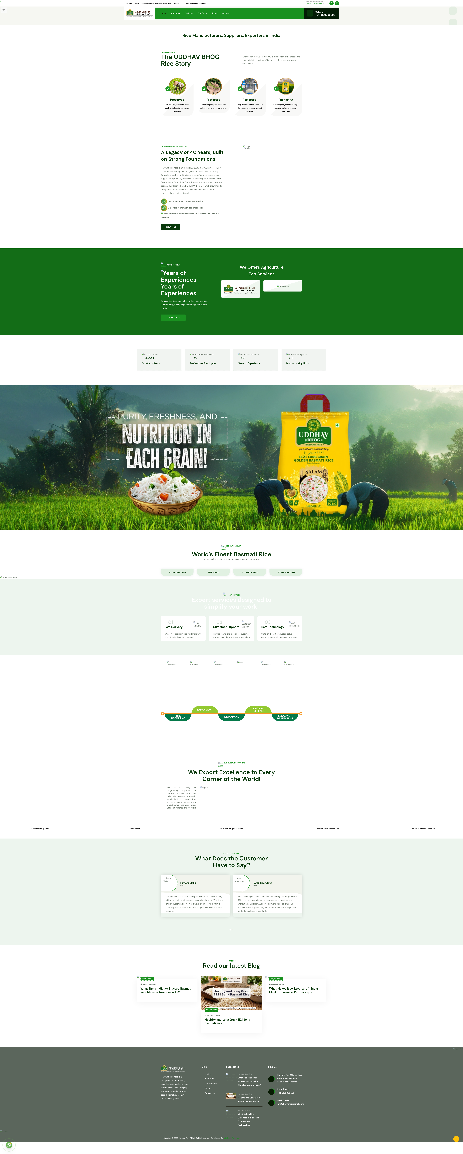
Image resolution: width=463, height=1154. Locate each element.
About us (175, 13)
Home (163, 13)
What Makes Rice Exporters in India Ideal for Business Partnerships (293, 990)
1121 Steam (213, 572)
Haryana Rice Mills (149, 984)
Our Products (211, 1083)
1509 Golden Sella (286, 572)
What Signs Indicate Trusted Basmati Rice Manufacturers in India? (165, 990)
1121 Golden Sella (177, 572)
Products (189, 13)
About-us (209, 1079)
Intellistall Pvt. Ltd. (231, 1138)
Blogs (214, 13)
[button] (230, 929)
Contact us (210, 1093)
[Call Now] (456, 1139)
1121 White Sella (250, 572)
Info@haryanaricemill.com (196, 3)
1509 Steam (322, 572)
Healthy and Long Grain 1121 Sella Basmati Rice (227, 1021)
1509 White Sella (358, 572)
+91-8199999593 (325, 15)
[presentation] (453, 23)
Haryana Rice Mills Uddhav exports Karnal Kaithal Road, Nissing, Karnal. (152, 3)
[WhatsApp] (9, 1145)
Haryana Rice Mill (277, 984)
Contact (226, 13)
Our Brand (202, 13)
